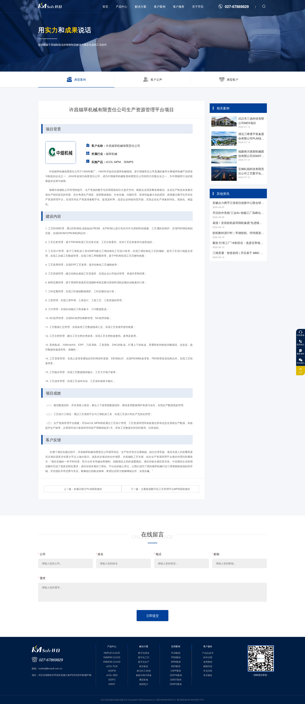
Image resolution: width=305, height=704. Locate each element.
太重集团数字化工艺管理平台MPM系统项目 (160, 489)
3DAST (111, 684)
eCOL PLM (111, 666)
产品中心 (121, 6)
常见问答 (207, 670)
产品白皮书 (207, 652)
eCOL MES (112, 675)
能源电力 (143, 684)
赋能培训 (207, 666)
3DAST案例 (175, 679)
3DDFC (112, 679)
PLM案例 (175, 652)
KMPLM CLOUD (112, 652)
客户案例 (159, 6)
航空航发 (143, 666)
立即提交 (152, 615)
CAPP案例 (176, 670)
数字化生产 (143, 661)
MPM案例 (176, 661)
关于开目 (197, 6)
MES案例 (175, 666)
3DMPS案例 (176, 684)
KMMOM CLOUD (111, 661)
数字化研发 (143, 652)
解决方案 (140, 6)
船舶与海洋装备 (144, 675)
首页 (105, 6)
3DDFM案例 (176, 675)
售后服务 (207, 675)
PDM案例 (175, 657)
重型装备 (143, 679)
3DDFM (112, 670)
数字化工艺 (143, 657)
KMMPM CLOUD (111, 657)
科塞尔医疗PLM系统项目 (83, 489)
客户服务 (178, 6)
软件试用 (207, 657)
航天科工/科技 (144, 670)
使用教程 (207, 661)
